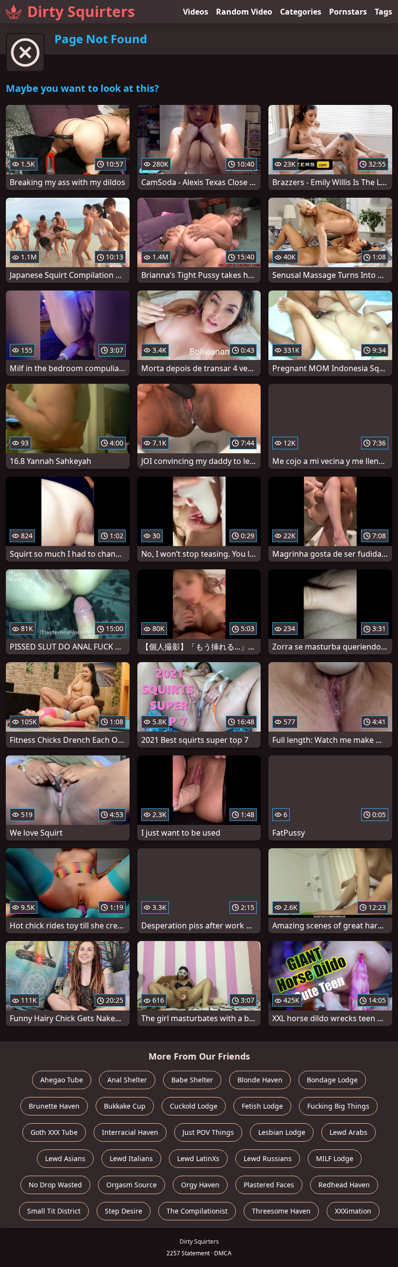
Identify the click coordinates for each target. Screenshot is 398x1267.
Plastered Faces (269, 1184)
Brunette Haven (54, 1106)
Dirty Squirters (81, 11)
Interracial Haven (130, 1132)
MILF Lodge (334, 1158)
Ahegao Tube (61, 1079)
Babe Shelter (192, 1079)
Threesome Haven (281, 1211)
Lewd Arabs (348, 1132)
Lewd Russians (268, 1158)
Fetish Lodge (262, 1106)
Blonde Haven (259, 1079)
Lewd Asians (65, 1158)
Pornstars (348, 11)
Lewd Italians (131, 1158)
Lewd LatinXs (198, 1158)
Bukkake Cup (125, 1106)
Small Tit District (54, 1211)
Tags (383, 11)
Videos (195, 11)
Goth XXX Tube (54, 1132)
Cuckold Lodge (193, 1106)
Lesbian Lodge (281, 1132)
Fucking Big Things (338, 1106)
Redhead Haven (344, 1184)
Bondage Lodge (332, 1079)
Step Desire (123, 1211)
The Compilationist (197, 1211)
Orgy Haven (200, 1184)
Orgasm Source (131, 1184)
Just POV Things (208, 1132)
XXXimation (353, 1211)
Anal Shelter (127, 1079)
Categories (300, 11)
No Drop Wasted (55, 1184)
